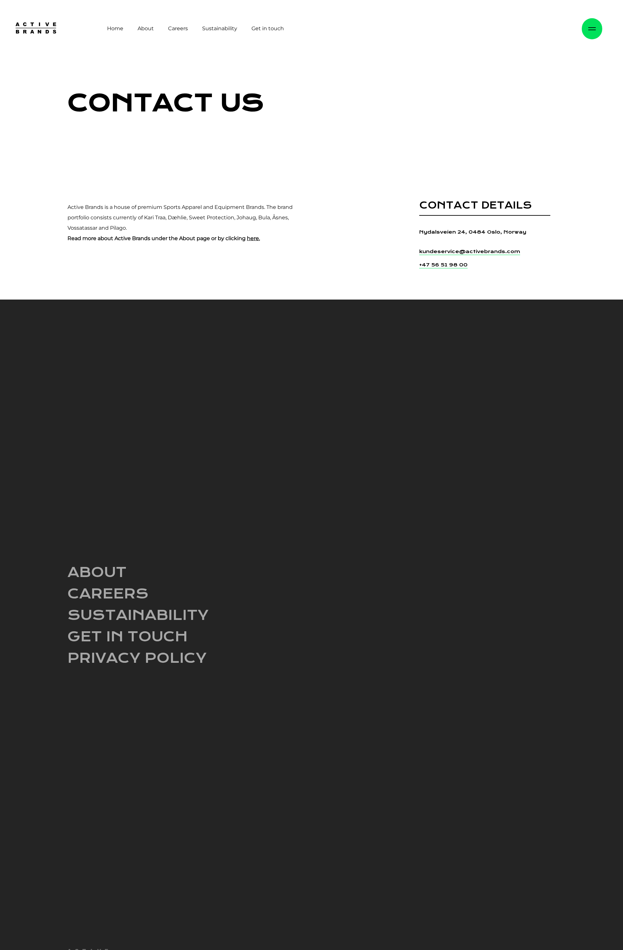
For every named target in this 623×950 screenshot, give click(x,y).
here (253, 238)
